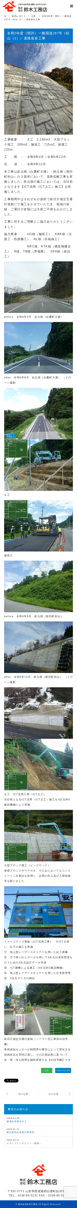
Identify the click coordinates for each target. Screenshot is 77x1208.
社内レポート (19, 16)
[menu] (71, 6)
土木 (46, 1070)
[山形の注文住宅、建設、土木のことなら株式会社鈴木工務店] (24, 6)
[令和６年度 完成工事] (55, 1093)
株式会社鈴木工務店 (28, 1204)
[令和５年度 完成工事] (21, 1093)
